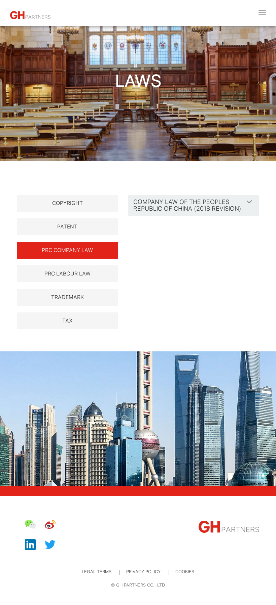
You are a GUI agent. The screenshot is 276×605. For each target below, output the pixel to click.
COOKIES (184, 571)
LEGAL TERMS (96, 571)
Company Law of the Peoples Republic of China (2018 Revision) (187, 205)
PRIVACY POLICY (143, 571)
